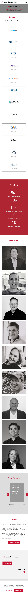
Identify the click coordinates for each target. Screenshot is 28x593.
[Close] (25, 583)
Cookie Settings (8, 590)
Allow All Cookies (18, 590)
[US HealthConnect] (9, 2)
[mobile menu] (26, 2)
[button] (9, 504)
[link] (24, 572)
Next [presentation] (27, 494)
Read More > (14, 493)
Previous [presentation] (8, 495)
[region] (14, 587)
